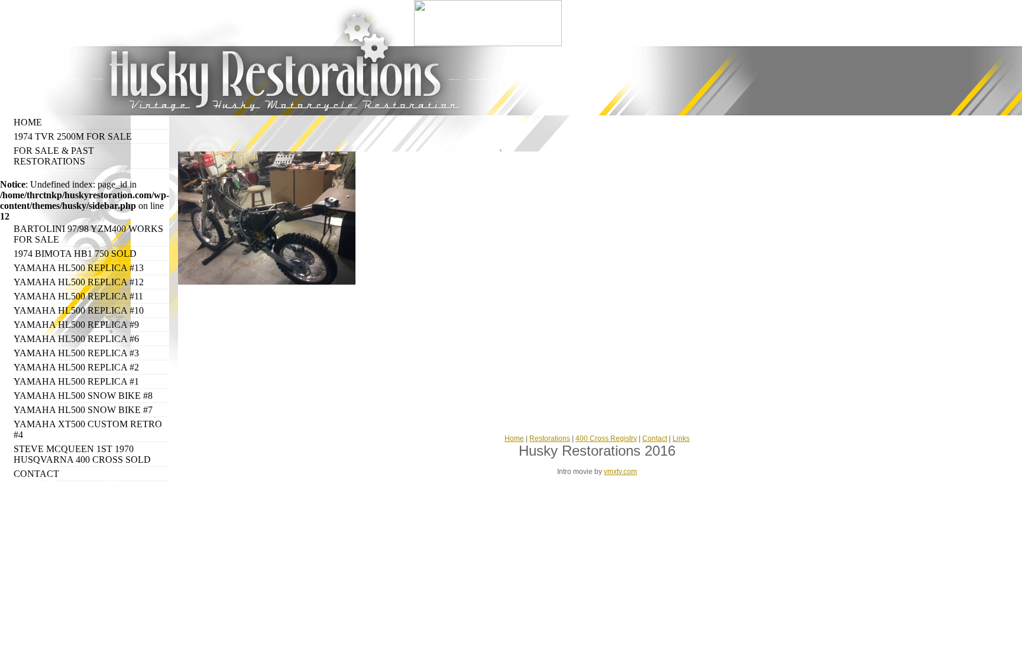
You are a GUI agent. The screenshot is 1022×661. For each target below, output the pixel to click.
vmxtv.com (620, 471)
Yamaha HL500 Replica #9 (76, 325)
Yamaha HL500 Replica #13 (79, 268)
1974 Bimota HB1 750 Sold (75, 254)
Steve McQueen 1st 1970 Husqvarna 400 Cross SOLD (82, 454)
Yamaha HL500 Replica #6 (76, 339)
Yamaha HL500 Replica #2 (76, 367)
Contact (36, 474)
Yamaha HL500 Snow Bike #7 (83, 410)
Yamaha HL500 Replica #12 (79, 282)
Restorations (549, 438)
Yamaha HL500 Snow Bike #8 (83, 396)
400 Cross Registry (606, 438)
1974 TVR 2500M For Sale (73, 136)
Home (28, 122)
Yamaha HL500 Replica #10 (79, 310)
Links (681, 438)
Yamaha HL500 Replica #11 (78, 296)
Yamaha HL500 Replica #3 (76, 353)
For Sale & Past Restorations (54, 156)
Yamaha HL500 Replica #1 (76, 381)
